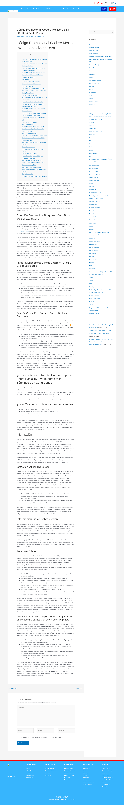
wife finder (92, 305)
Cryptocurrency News (95, 131)
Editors (91, 141)
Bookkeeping (93, 92)
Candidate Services (50, 770)
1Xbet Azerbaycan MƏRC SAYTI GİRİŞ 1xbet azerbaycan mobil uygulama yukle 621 (100, 59)
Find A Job (48, 775)
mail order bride (93, 177)
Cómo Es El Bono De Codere (30, 95)
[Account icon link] (106, 3)
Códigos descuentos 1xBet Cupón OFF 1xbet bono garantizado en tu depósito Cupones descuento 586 (100, 116)
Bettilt (91, 89)
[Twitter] (98, 3)
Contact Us (76, 9)
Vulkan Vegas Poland (95, 298)
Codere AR (92, 98)
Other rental (105, 775)
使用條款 (59, 797)
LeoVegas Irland (93, 171)
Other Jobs (105, 773)
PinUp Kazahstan (94, 247)
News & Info (93, 223)
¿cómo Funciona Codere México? (31, 167)
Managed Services (69, 770)
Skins (90, 265)
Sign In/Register (49, 768)
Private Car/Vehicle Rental (107, 781)
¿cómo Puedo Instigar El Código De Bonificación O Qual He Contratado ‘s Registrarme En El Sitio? (33, 104)
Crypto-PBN (92, 128)
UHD (90, 283)
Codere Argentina (94, 101)
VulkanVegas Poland (95, 301)
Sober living (92, 268)
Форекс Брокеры (94, 313)
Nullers (91, 226)
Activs (91, 77)
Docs (90, 138)
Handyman (86, 779)
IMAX (91, 150)
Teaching (104, 786)
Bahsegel (91, 86)
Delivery (85, 773)
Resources (56, 9)
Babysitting (86, 768)
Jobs (28, 9)
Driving (85, 775)
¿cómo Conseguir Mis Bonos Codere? (33, 126)
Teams (91, 280)
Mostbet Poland (93, 210)
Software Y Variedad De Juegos (31, 81)
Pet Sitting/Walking (107, 777)
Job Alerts (48, 773)
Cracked (91, 125)
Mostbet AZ (92, 189)
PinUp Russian (93, 250)
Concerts (91, 122)
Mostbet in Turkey (94, 201)
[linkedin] (102, 3)
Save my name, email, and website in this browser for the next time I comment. (41, 737)
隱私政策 (65, 797)
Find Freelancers (38, 9)
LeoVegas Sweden (94, 174)
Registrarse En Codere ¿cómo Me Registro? (34, 176)
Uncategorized (32, 36)
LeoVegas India (93, 168)
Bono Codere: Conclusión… (30, 133)
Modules (91, 186)
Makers (91, 183)
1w (90, 44)
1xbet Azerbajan (93, 53)
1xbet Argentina (93, 50)
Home (22, 9)
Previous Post (12, 688)
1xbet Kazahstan (94, 68)
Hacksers (91, 147)
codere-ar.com (93, 111)
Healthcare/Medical (88, 782)
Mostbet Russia (93, 213)
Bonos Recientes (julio (28, 124)
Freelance (86, 777)
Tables (91, 277)
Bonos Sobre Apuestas (28, 147)
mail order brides (94, 180)
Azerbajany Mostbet (95, 80)
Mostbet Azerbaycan (95, 192)
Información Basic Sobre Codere (31, 84)
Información (25, 79)
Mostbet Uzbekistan (94, 220)
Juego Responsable (27, 174)
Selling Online (106, 784)
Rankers (91, 256)
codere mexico (93, 108)
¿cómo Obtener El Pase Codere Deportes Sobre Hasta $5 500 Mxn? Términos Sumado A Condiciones (33, 75)
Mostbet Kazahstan (94, 207)
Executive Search (69, 775)
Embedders (92, 144)
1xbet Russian (93, 71)
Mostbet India (93, 204)
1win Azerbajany (94, 47)
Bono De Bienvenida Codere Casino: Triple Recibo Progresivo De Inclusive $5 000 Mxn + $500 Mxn (34, 138)
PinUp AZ (92, 238)
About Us (29, 770)
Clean (91, 95)
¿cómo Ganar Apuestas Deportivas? (32, 160)
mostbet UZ (92, 217)
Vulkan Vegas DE (94, 295)
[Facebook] (94, 3)
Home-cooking (87, 784)
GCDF (48, 9)
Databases (92, 134)
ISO (90, 156)
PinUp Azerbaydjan (94, 241)
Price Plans (66, 9)
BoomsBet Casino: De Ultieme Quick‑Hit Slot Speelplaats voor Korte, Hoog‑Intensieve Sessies (101, 341)
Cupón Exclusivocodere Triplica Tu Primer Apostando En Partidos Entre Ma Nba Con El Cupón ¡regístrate (34, 91)
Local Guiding (106, 768)
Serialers (91, 262)
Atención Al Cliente (27, 86)
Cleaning (85, 770)
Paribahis (91, 229)
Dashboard (67, 777)
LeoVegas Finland (94, 165)
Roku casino (92, 259)
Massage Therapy (107, 770)
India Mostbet (93, 153)
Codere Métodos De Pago (29, 153)
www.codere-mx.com (23, 231)
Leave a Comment (22, 36)
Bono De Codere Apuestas (29, 122)
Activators (92, 74)
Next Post (80, 688)
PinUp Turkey (93, 253)
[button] (59, 9)
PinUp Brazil (92, 244)
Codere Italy (92, 104)
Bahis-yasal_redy (94, 83)
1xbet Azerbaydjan (94, 65)
